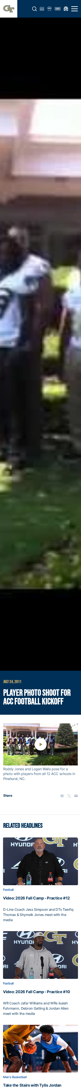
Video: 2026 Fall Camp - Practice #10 (36, 992)
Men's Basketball (15, 1077)
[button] (35, 9)
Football (8, 889)
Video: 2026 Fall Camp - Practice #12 (36, 898)
